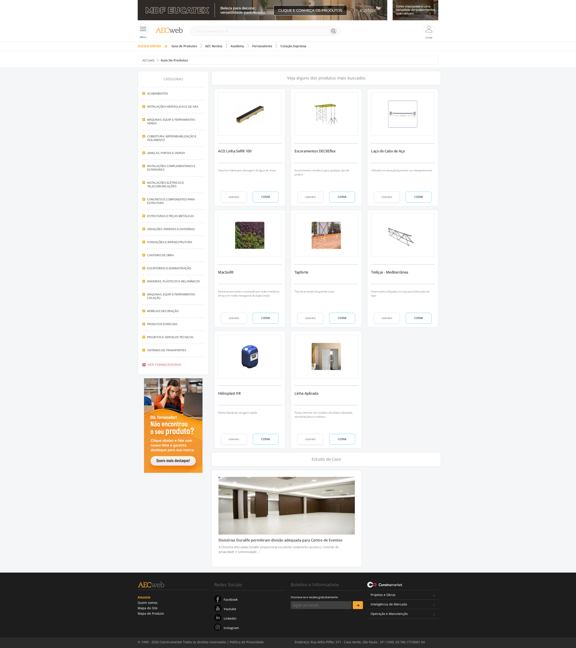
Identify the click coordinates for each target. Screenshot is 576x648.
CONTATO (234, 197)
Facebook (231, 599)
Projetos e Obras (383, 595)
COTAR (265, 197)
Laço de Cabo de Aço (388, 151)
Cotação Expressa (293, 46)
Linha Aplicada (306, 393)
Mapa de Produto (151, 613)
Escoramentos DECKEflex (315, 151)
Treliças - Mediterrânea (389, 272)
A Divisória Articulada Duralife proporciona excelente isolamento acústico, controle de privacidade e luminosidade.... (279, 549)
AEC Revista (213, 46)
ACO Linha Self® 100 (234, 151)
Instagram (231, 628)
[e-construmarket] (385, 584)
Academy (237, 46)
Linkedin (230, 618)
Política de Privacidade (392, 638)
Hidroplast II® (229, 393)
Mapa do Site (148, 608)
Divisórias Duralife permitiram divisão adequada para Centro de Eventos (280, 540)
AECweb (148, 60)
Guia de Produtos (184, 46)
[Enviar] (358, 605)
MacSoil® (226, 272)
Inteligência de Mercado (389, 604)
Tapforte (301, 272)
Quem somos (148, 602)
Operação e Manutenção (389, 614)
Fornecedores (262, 46)
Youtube (230, 609)
